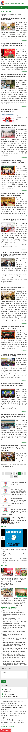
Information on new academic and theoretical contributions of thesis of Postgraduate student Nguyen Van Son (14, 656)
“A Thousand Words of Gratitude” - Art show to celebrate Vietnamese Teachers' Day (20, 602)
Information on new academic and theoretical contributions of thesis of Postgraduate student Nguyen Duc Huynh (13, 511)
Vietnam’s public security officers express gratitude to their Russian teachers (12, 385)
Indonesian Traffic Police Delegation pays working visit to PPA (14, 639)
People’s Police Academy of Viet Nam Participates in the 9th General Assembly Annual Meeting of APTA (15, 649)
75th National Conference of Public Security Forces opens (12, 327)
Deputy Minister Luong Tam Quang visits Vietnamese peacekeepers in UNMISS (14, 627)
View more (23, 40)
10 (11, 476)
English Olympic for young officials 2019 (15, 555)
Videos (4, 526)
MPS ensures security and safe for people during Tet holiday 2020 (12, 194)
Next (15, 476)
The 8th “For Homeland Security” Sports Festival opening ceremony (7, 601)
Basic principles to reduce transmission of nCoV (9, 110)
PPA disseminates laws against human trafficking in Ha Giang (13, 355)
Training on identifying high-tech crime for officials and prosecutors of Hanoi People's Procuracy (14, 254)
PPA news (17, 15)
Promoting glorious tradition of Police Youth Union (20, 579)
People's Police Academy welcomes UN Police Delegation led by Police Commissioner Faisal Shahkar (14, 644)
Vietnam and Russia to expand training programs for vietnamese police (15, 560)
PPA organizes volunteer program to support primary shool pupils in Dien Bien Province (13, 416)
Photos (4, 565)
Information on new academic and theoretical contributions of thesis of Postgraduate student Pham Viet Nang (13, 502)
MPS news (10, 15)
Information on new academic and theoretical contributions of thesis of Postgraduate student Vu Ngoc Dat (13, 493)
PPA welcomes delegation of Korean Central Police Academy (13, 288)
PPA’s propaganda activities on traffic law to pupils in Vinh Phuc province (13, 220)
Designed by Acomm (7, 726)
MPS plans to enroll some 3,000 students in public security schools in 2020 (13, 45)
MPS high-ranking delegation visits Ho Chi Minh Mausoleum (13, 126)
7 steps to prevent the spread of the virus (14, 538)
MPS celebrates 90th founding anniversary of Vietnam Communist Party (12, 162)
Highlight (3, 15)
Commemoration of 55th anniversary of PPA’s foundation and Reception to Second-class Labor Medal (7, 582)
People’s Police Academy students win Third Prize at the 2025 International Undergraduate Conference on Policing (14, 521)
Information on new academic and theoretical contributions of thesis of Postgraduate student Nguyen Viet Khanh (14, 613)
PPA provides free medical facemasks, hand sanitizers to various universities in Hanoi (13, 76)
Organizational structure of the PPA (14, 631)
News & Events (7, 11)
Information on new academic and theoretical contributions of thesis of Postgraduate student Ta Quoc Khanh (15, 663)
